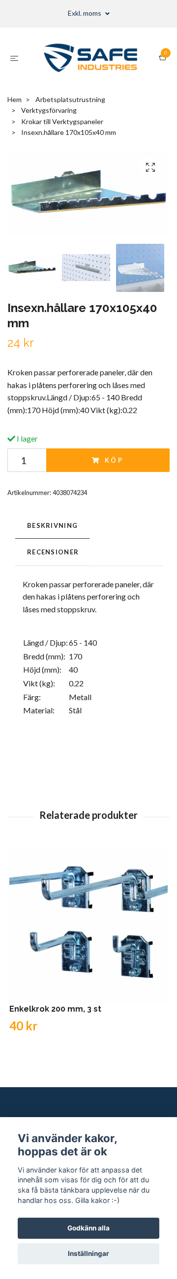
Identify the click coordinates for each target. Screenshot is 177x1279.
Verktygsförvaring (49, 110)
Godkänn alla (88, 1228)
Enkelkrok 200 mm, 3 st (55, 1009)
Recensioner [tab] (53, 552)
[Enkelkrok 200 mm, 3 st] (88, 925)
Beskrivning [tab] (52, 525)
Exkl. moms (85, 13)
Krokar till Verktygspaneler (62, 121)
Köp (114, 460)
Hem (14, 99)
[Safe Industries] (90, 57)
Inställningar (88, 1253)
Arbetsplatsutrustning (70, 99)
